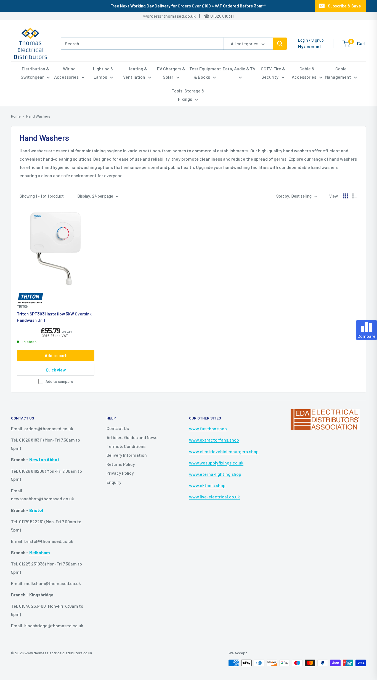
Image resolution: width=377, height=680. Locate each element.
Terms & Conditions (126, 446)
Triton (22, 306)
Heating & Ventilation (135, 72)
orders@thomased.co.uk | (176, 15)
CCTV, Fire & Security (273, 72)
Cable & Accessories (304, 72)
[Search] (280, 44)
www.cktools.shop (207, 485)
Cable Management (338, 72)
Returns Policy (121, 464)
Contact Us (118, 428)
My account (309, 46)
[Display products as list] (354, 195)
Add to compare (59, 381)
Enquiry (114, 482)
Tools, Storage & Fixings (188, 95)
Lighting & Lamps (103, 72)
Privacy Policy (120, 473)
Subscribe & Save (344, 5)
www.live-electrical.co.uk (214, 496)
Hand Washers (38, 116)
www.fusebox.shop (208, 428)
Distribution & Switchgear (35, 72)
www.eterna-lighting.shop (215, 474)
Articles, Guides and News (132, 437)
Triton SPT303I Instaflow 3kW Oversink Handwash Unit (54, 317)
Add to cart (56, 355)
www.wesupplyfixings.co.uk (216, 462)
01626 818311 (222, 15)
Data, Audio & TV (239, 68)
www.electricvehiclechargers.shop (224, 451)
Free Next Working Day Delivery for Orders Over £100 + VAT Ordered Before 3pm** (188, 5)
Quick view (56, 369)
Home (16, 116)
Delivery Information (127, 455)
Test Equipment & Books (205, 72)
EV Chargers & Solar (171, 72)
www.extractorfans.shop (214, 439)
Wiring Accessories (66, 72)
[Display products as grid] (345, 195)
